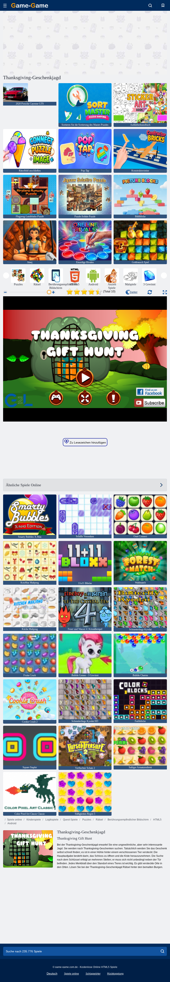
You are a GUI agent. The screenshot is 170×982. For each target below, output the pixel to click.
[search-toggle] (150, 5)
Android (11, 823)
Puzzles (86, 819)
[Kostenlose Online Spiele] (29, 5)
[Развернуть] (165, 292)
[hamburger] (5, 5)
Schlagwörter (93, 973)
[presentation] (6, 275)
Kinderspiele (33, 819)
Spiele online (14, 819)
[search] (162, 951)
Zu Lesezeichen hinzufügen (87, 442)
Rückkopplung (115, 973)
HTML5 (157, 819)
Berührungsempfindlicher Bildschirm (128, 819)
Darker (133, 292)
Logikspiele (51, 819)
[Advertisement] (44, 42)
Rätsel (99, 819)
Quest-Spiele (70, 819)
